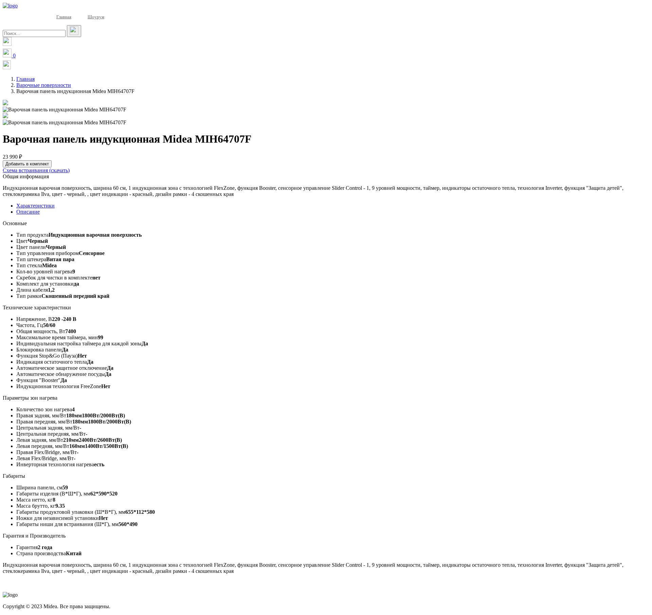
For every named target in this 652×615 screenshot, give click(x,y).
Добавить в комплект (27, 163)
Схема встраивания (36, 170)
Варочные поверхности (43, 85)
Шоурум (96, 16)
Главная (63, 16)
